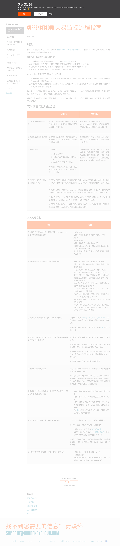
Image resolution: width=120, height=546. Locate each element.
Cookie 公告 (24, 9)
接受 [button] (24, 14)
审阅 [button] (51, 14)
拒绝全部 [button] (40, 14)
